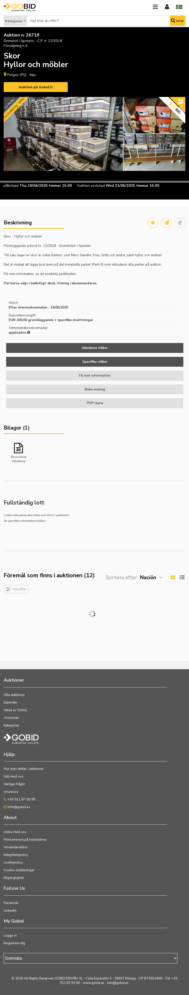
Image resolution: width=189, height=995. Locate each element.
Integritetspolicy (16, 854)
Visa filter (19, 589)
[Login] (167, 7)
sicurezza (11, 791)
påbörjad (11, 185)
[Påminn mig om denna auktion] (180, 222)
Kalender (10, 702)
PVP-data (95, 403)
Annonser (11, 717)
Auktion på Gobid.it (35, 87)
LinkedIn (10, 910)
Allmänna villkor (95, 347)
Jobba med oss (15, 832)
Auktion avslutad (91, 185)
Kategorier (13, 20)
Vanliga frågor (14, 784)
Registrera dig (14, 943)
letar (179, 20)
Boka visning (95, 389)
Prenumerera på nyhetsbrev (25, 839)
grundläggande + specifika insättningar (60, 320)
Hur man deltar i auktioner (24, 768)
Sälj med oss (13, 776)
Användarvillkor (16, 847)
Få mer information (94, 375)
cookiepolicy (13, 862)
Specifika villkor (95, 361)
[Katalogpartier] (153, 222)
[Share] (166, 222)
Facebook (11, 903)
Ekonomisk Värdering (18, 459)
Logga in (10, 935)
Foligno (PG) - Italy (21, 74)
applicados (18, 332)
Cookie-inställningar (19, 870)
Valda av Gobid (15, 710)
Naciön (148, 577)
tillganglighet (14, 877)
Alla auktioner (14, 694)
